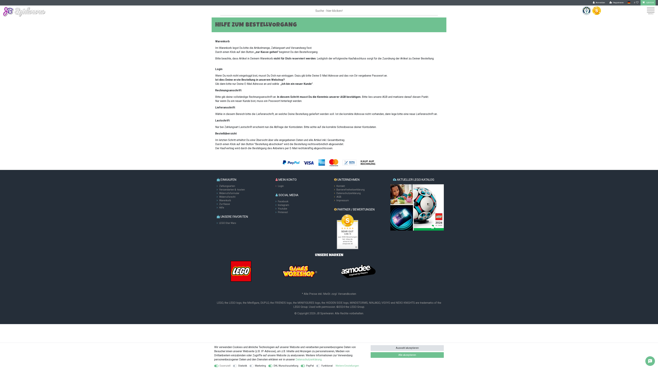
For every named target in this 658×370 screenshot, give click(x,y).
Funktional (327, 365)
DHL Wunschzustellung (286, 365)
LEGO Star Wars (227, 223)
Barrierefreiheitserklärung (351, 189)
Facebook (283, 201)
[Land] (629, 2)
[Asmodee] (358, 271)
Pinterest (283, 212)
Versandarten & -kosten (232, 189)
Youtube (282, 208)
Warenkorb (225, 200)
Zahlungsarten (227, 186)
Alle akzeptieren (407, 355)
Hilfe (221, 207)
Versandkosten (347, 293)
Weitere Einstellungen (347, 365)
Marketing (260, 365)
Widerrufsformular (229, 193)
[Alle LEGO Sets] (241, 271)
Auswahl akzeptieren (407, 348)
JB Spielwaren (325, 313)
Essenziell (225, 365)
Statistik (242, 365)
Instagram (283, 205)
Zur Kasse (224, 204)
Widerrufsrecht (227, 196)
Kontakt (341, 186)
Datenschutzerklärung (349, 193)
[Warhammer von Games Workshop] (299, 271)
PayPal (310, 365)
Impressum (343, 200)
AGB (339, 196)
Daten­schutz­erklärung (309, 359)
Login (281, 186)
